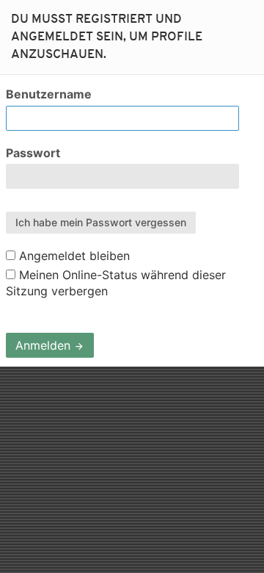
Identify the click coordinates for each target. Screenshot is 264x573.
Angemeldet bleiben (72, 255)
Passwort (33, 152)
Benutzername (49, 94)
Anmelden (44, 345)
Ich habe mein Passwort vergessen (100, 222)
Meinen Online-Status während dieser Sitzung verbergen (116, 282)
